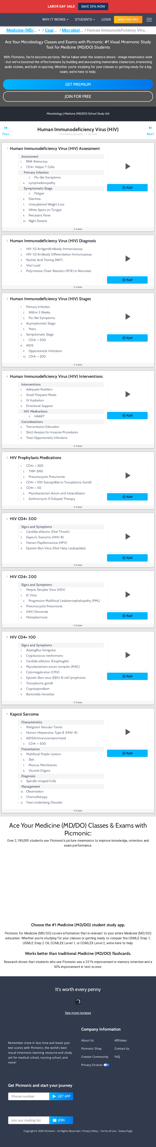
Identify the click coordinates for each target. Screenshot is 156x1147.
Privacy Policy (90, 1131)
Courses (52, 30)
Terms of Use (108, 1131)
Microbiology (73, 30)
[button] (78, 885)
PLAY (129, 187)
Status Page (125, 1131)
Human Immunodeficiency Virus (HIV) (118, 30)
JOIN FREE (128, 19)
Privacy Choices (92, 1065)
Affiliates (121, 1040)
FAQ (117, 1057)
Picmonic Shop (91, 1048)
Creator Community (94, 1057)
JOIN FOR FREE (78, 96)
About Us (87, 1040)
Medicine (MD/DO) (21, 30)
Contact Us (122, 1048)
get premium (78, 84)
